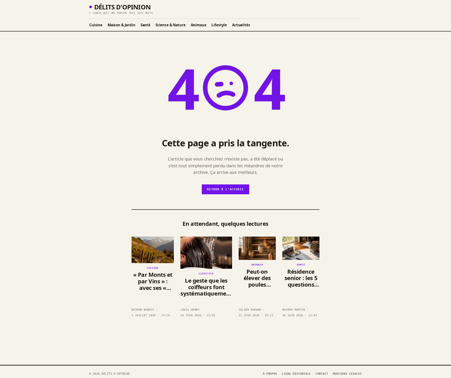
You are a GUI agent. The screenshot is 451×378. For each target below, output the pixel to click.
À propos (270, 373)
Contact (321, 373)
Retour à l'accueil (225, 189)
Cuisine (95, 25)
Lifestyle (219, 25)
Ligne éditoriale (296, 373)
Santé (145, 25)
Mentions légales (347, 373)
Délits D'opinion (122, 7)
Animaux (198, 25)
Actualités (241, 25)
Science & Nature (171, 25)
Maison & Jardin (121, 25)
